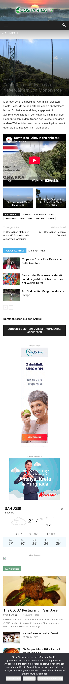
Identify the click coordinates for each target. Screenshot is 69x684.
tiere (22, 218)
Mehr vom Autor (37, 250)
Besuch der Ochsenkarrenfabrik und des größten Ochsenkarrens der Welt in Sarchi (42, 279)
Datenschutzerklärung (50, 678)
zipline (51, 218)
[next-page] (11, 307)
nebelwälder (10, 218)
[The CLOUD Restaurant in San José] (34, 591)
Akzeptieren (13, 678)
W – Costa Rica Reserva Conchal (52, 234)
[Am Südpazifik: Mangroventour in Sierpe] (11, 295)
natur (51, 214)
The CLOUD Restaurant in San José (30, 610)
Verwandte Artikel (14, 250)
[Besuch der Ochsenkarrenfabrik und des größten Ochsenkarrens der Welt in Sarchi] (11, 279)
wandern (40, 218)
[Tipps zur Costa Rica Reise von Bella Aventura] (11, 263)
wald (30, 218)
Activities (13, 32)
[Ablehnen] (64, 668)
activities (26, 214)
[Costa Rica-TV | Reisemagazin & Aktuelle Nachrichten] (34, 10)
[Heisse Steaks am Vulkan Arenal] (11, 637)
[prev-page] (5, 307)
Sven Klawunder (16, 95)
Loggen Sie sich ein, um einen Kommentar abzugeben (34, 330)
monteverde (40, 214)
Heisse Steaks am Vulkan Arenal (40, 633)
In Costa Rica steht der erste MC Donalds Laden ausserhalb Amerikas (16, 236)
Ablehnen (29, 678)
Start (4, 32)
